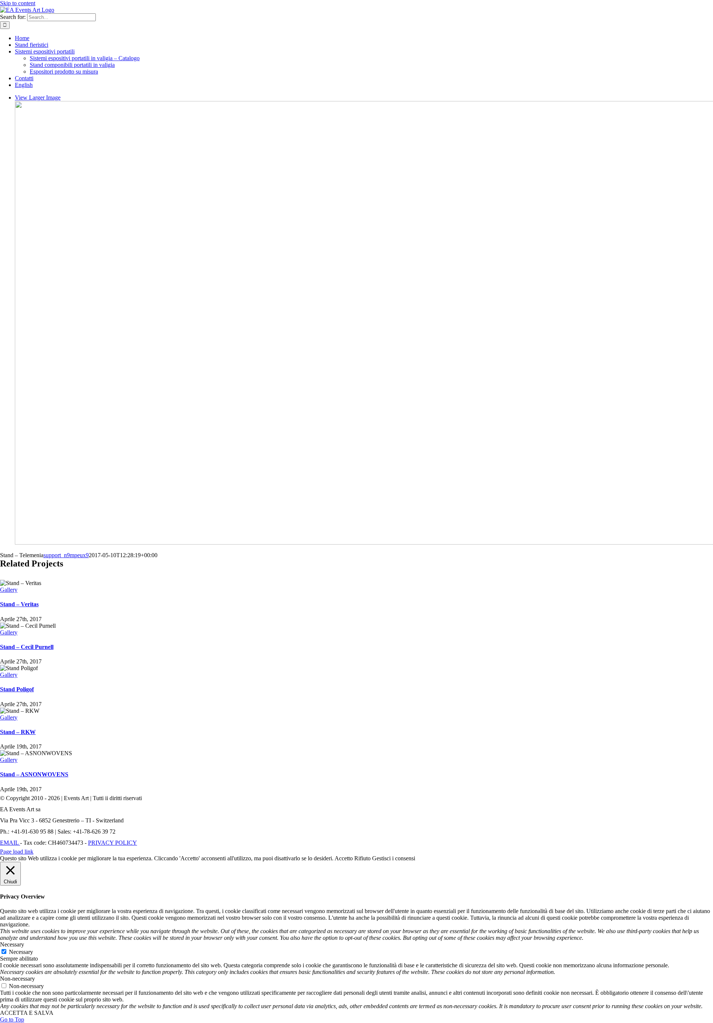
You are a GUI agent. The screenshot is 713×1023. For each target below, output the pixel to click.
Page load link (16, 851)
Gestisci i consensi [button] (393, 858)
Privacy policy (112, 842)
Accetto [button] (344, 858)
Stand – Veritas (19, 604)
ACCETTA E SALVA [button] (26, 1013)
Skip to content (17, 3)
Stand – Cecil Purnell (26, 647)
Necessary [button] (12, 944)
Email (10, 842)
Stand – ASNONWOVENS (34, 774)
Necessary (21, 952)
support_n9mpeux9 (66, 555)
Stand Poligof (17, 689)
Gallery (8, 590)
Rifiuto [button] (362, 858)
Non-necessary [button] (17, 978)
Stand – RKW (18, 732)
